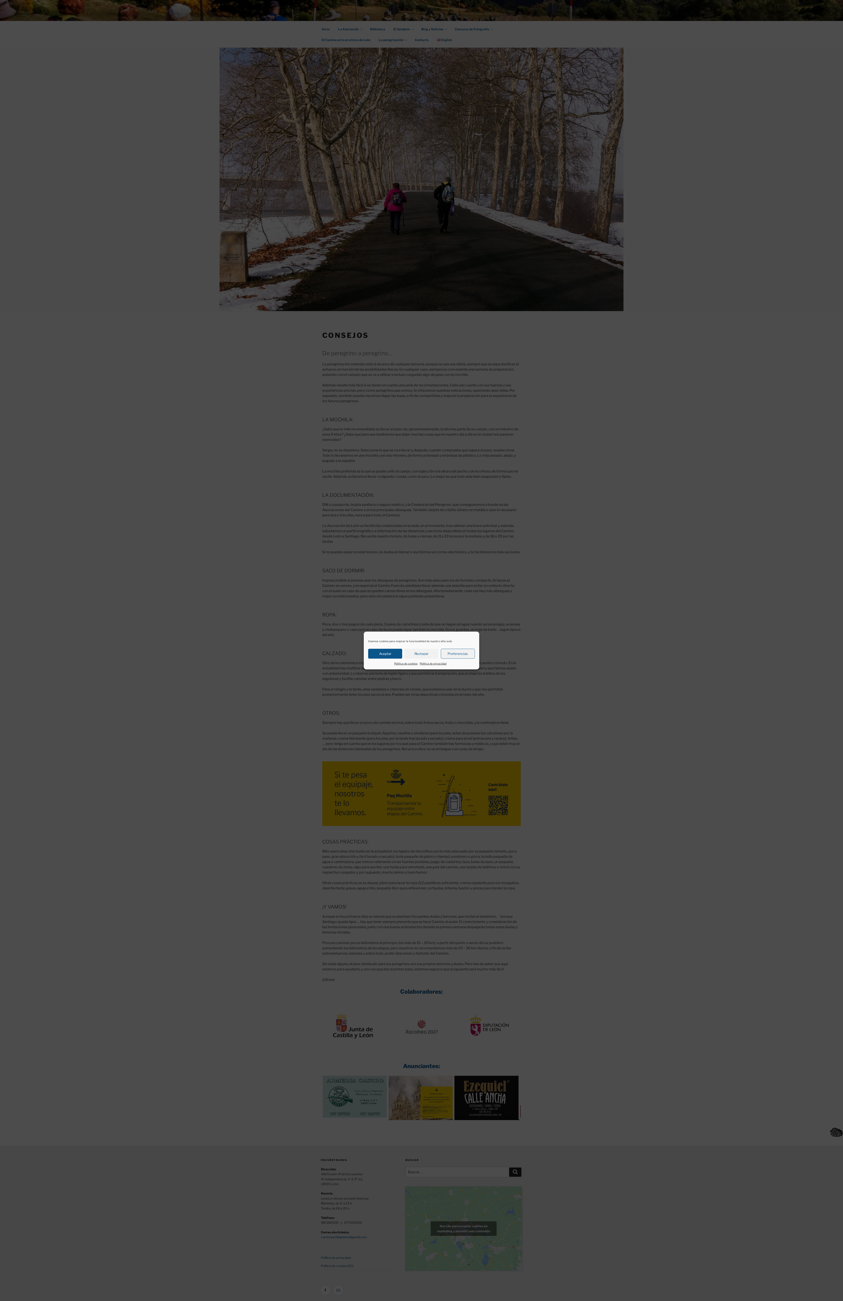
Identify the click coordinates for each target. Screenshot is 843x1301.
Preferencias (458, 654)
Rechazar (421, 654)
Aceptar (385, 654)
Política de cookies (406, 663)
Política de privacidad (433, 663)
